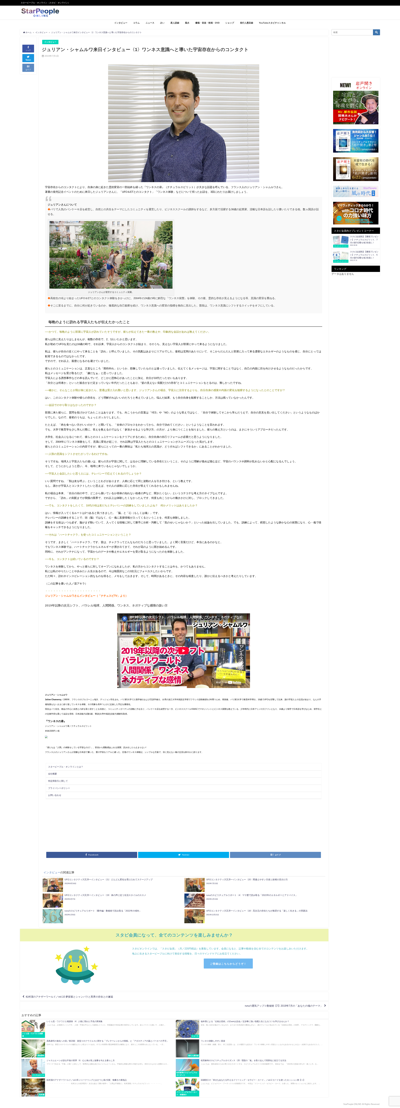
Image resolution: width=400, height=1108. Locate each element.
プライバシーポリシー (59, 788)
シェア (28, 50)
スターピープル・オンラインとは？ (65, 767)
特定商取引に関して (58, 781)
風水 (187, 23)
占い (162, 23)
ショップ (229, 23)
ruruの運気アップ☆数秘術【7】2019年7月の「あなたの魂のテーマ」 (284, 1005)
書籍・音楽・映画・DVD (207, 23)
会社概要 (52, 774)
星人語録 (174, 23)
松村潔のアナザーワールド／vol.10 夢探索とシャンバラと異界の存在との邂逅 (69, 996)
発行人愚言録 (246, 23)
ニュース (150, 23)
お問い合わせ (54, 795)
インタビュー (120, 23)
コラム (136, 23)
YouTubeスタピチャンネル (272, 23)
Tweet (28, 60)
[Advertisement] (114, 825)
